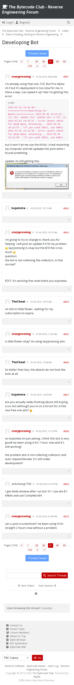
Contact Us (15, 625)
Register (24, 22)
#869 (66, 484)
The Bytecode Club (43, 673)
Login (9, 22)
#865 (66, 334)
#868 (66, 431)
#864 (66, 301)
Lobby (65, 30)
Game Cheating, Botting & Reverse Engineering (32, 34)
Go (38, 658)
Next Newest (46, 585)
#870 (66, 516)
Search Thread (56, 575)
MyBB (36, 676)
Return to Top (17, 636)
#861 (66, 76)
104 (30, 66)
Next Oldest (27, 585)
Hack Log (53, 666)
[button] (68, 22)
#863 (66, 232)
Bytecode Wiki (17, 647)
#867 (66, 394)
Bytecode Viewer (36, 666)
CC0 (21, 680)
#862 (66, 208)
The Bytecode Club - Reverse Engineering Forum (29, 30)
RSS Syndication (17, 643)
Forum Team (17, 629)
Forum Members (19, 632)
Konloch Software (15, 666)
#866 (66, 362)
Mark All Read (17, 639)
